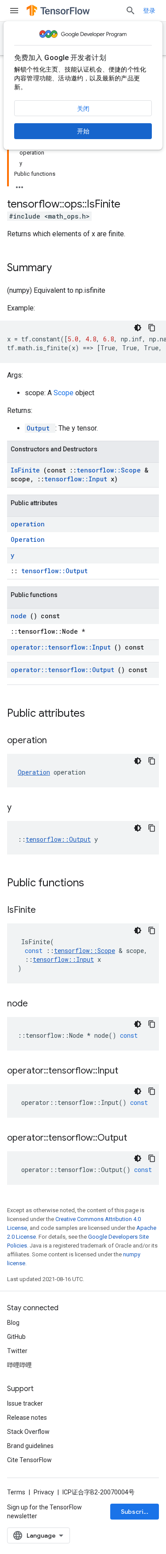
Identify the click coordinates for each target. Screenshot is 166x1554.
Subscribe (136, 1512)
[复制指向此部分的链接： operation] (58, 741)
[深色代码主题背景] (138, 328)
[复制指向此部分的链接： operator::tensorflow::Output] (138, 1138)
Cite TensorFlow (29, 1459)
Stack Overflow (28, 1431)
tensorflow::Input (77, 479)
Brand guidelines (30, 1445)
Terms (16, 1492)
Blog (13, 1322)
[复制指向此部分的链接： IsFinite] (47, 910)
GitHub (16, 1336)
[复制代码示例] (152, 328)
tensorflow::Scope (110, 470)
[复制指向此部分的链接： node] (39, 1004)
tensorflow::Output (54, 571)
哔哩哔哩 (19, 1365)
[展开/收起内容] (19, 184)
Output (40, 428)
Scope (64, 393)
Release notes (27, 1417)
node (20, 616)
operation (28, 524)
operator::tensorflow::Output (64, 669)
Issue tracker (25, 1403)
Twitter (17, 1350)
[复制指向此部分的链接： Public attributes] (96, 714)
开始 (83, 131)
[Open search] (130, 10)
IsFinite (27, 470)
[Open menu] (14, 10)
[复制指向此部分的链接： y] (22, 808)
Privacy (44, 1492)
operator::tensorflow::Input (62, 647)
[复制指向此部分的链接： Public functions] (95, 883)
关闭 (83, 109)
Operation (28, 539)
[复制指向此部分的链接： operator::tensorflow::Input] (129, 1071)
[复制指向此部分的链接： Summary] (63, 268)
